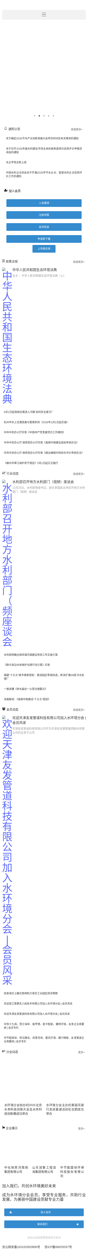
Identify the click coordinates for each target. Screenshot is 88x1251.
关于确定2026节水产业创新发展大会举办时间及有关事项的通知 (42, 138)
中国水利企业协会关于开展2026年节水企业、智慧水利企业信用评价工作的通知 (44, 174)
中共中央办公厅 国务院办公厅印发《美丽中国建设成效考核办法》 (41, 442)
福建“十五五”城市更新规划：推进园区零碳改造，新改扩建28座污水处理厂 (44, 677)
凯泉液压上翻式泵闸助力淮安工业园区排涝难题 (31, 993)
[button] (44, 203)
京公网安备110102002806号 (21, 1247)
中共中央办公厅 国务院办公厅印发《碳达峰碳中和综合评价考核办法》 (44, 452)
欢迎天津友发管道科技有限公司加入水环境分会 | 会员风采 (37, 1013)
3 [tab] (44, 115)
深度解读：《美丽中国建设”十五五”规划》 (27, 699)
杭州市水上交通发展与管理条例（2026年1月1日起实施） (36, 422)
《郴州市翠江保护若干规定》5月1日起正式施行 (31, 463)
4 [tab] (48, 115)
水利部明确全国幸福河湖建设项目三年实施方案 (31, 654)
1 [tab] (34, 115)
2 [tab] (39, 115)
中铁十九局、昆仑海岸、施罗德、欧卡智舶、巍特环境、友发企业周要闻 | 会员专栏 (44, 1026)
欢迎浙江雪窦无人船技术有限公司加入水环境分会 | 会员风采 (38, 1003)
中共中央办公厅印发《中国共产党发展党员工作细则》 (34, 432)
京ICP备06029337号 (58, 1247)
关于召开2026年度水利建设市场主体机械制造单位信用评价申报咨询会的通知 (44, 150)
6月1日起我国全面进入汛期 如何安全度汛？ (29, 412)
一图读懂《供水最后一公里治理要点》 (25, 689)
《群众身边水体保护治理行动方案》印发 (27, 664)
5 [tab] (53, 115)
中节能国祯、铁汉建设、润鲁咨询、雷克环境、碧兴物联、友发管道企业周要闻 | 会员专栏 (44, 1039)
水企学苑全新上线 (16, 162)
